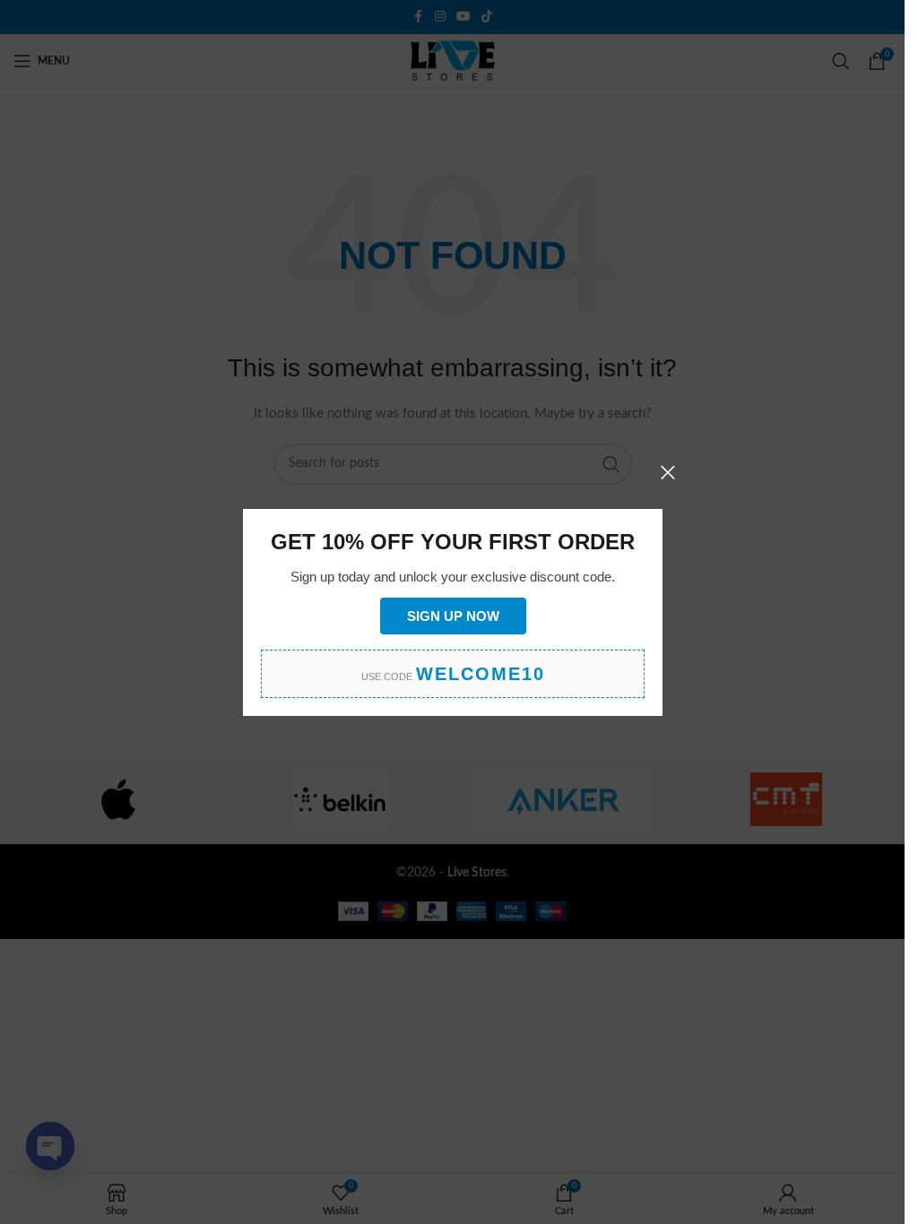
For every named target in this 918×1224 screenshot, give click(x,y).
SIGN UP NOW (452, 615)
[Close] (667, 472)
